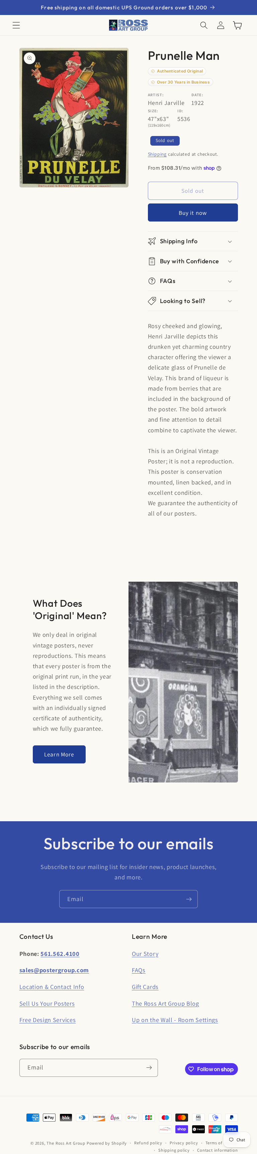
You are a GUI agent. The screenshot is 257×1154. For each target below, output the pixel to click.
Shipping (157, 154)
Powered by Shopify (107, 1143)
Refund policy (148, 1143)
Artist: (156, 94)
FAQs (139, 970)
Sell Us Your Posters (47, 1003)
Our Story (145, 954)
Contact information (217, 1150)
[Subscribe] (188, 899)
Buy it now (193, 213)
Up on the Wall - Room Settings (175, 1020)
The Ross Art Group (66, 1143)
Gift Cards (145, 987)
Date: (197, 94)
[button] (16, 25)
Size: (153, 110)
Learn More (59, 754)
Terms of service (221, 1143)
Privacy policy (184, 1143)
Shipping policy (174, 1150)
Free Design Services (47, 1020)
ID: (180, 110)
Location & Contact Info (51, 987)
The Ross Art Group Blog (165, 1003)
